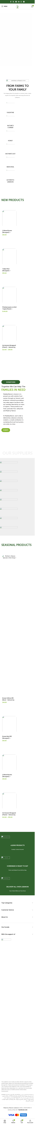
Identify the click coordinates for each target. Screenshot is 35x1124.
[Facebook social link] (11, 1)
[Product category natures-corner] (10, 121)
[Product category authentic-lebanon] (10, 176)
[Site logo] (17, 6)
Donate (5, 430)
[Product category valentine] (10, 107)
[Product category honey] (10, 136)
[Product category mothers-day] (10, 149)
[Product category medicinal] (10, 162)
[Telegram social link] (23, 1)
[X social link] (13, 1)
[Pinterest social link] (16, 1)
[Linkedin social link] (18, 1)
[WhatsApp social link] (21, 1)
